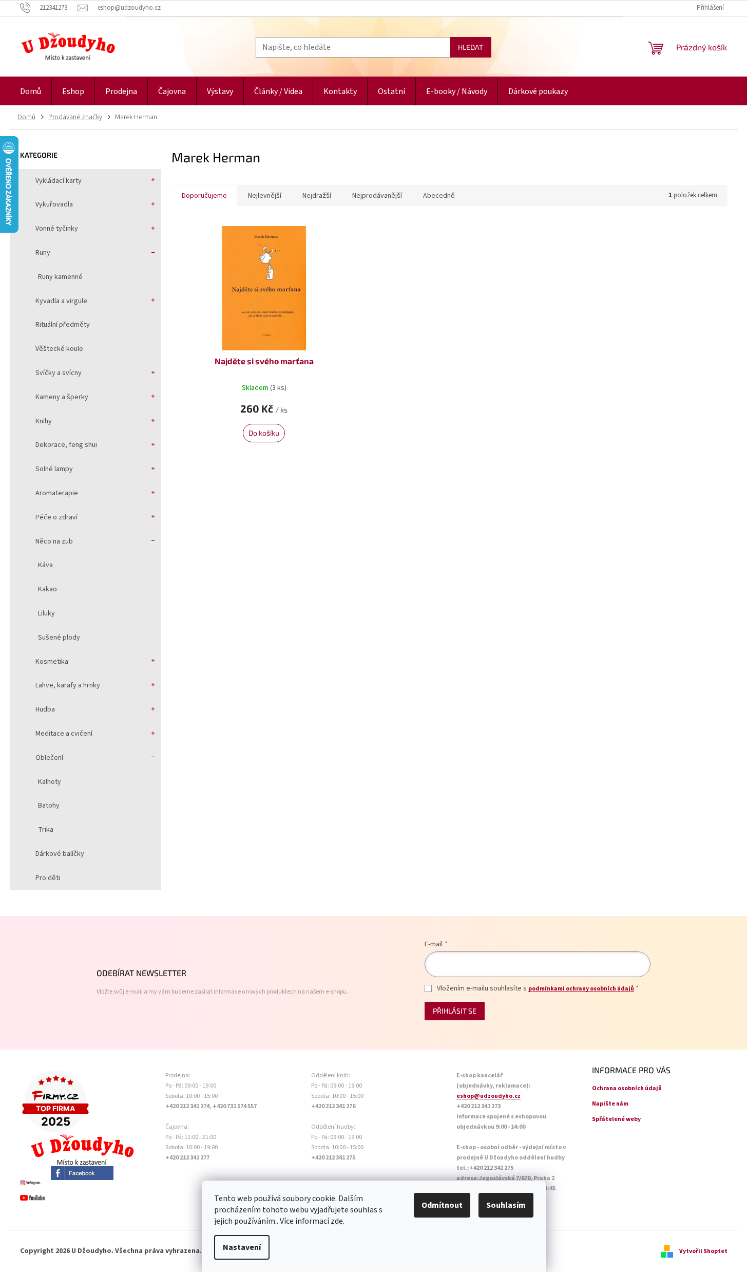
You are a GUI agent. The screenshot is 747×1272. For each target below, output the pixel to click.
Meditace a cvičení (63, 733)
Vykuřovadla (54, 204)
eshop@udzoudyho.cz (488, 1096)
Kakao (47, 589)
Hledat (470, 47)
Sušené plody (59, 637)
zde (337, 1221)
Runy (42, 253)
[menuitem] (30, 91)
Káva (45, 565)
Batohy (49, 805)
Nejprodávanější (377, 196)
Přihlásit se (454, 1010)
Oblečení (49, 758)
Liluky (46, 613)
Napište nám (610, 1103)
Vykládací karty (58, 181)
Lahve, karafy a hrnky (67, 685)
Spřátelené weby (616, 1119)
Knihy (43, 421)
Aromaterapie (56, 493)
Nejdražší (316, 196)
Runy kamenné (60, 277)
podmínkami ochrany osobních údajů (581, 988)
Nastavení (242, 1247)
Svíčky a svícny (58, 373)
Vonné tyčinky (56, 228)
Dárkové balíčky (59, 854)
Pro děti (47, 878)
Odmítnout (442, 1205)
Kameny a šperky (61, 397)
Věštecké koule (59, 349)
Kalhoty (49, 782)
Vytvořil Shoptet (703, 1251)
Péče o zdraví (56, 517)
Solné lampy (54, 469)
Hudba (45, 709)
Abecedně (439, 196)
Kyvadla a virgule (61, 301)
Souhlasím (506, 1205)
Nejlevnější (264, 196)
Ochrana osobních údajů (627, 1088)
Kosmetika (51, 662)
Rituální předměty (62, 325)
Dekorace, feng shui (66, 445)
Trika (45, 830)
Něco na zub (54, 541)
